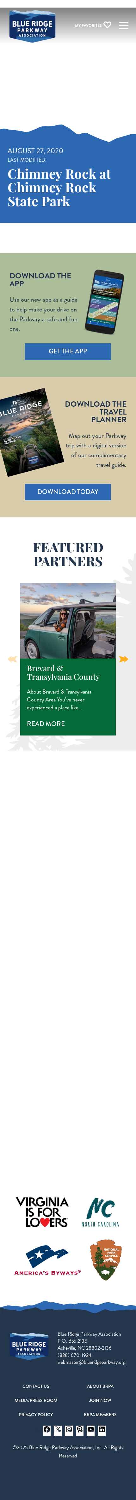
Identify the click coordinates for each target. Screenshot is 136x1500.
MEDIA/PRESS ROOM (36, 1400)
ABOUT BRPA (100, 1386)
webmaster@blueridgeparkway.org (91, 1362)
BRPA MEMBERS (100, 1414)
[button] (123, 659)
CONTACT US (35, 1386)
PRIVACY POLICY (36, 1414)
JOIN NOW (100, 1400)
